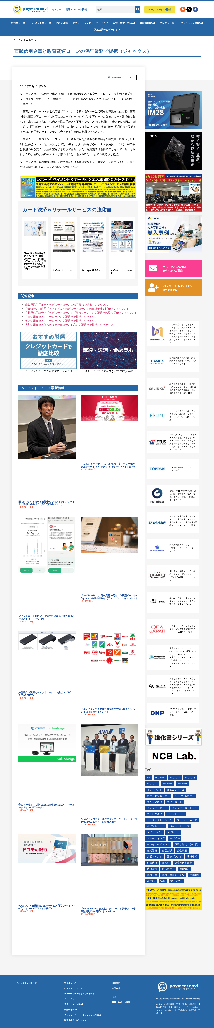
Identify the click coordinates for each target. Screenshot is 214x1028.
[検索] (137, 9)
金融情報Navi (147, 22)
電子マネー (176, 880)
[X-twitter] (189, 9)
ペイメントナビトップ (27, 983)
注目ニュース (18, 22)
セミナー (56, 9)
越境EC (151, 880)
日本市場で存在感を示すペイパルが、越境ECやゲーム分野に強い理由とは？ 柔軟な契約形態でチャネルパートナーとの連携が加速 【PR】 (35, 261)
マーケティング (156, 838)
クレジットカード (157, 807)
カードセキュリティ (158, 795)
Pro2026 (182, 783)
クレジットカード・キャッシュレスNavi (181, 22)
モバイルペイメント (158, 844)
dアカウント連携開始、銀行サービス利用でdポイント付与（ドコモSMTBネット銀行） (46, 907)
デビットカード (176, 814)
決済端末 (152, 868)
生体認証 (194, 874)
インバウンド (154, 789)
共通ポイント (154, 856)
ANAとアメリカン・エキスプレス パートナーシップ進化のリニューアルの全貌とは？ (109, 820)
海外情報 (184, 868)
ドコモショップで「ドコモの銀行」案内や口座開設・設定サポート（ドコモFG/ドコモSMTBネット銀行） (109, 465)
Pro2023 (190, 777)
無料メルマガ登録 (173, 270)
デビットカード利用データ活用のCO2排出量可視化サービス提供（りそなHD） (46, 617)
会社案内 (116, 983)
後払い (166, 862)
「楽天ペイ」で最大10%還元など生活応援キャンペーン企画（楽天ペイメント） (109, 710)
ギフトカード (174, 801)
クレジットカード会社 (184, 807)
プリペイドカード (187, 820)
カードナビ (102, 22)
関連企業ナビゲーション (107, 29)
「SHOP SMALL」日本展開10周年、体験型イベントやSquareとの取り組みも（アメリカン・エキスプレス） (109, 597)
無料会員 (152, 874)
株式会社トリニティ (62, 270)
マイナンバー (154, 832)
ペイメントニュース (40, 22)
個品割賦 (167, 850)
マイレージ (173, 832)
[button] (114, 78)
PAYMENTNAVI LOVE (179, 286)
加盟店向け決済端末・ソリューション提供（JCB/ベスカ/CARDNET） (46, 694)
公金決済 (182, 850)
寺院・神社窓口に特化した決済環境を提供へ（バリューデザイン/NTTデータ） (46, 806)
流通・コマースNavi (124, 22)
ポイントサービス (180, 826)
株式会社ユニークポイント (121, 271)
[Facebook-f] (195, 9)
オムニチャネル (176, 789)
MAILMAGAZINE (175, 267)
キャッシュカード (185, 795)
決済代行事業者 (183, 862)
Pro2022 (175, 777)
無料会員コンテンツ (173, 874)
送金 (162, 880)
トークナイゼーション (159, 820)
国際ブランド (174, 856)
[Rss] (183, 9)
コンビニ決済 (154, 814)
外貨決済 (152, 862)
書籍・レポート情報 (76, 9)
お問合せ (116, 988)
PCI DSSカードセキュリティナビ (73, 22)
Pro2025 (167, 783)
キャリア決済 (154, 801)
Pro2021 (160, 777)
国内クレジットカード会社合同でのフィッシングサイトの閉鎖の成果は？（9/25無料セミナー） (46, 503)
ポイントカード (156, 826)
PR (148, 777)
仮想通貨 (152, 850)
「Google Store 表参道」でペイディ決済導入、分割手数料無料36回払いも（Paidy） (108, 910)
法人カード (168, 868)
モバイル (175, 838)
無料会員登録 (170, 289)
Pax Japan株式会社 (91, 270)
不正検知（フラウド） (187, 844)
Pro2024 (152, 783)
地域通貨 (192, 856)
